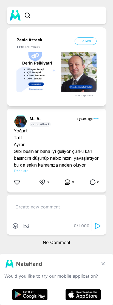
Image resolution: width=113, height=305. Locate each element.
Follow (85, 41)
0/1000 (81, 225)
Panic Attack (40, 124)
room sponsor (84, 95)
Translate (21, 171)
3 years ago (84, 119)
